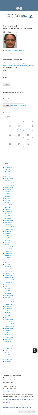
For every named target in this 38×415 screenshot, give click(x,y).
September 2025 (9, 189)
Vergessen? (14, 105)
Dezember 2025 (9, 183)
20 (19, 139)
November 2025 (9, 185)
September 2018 (9, 330)
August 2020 (8, 282)
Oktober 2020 (9, 277)
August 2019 (8, 308)
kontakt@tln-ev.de (8, 391)
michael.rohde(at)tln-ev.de (17, 51)
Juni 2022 (7, 238)
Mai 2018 (7, 335)
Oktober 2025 (9, 187)
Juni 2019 (7, 311)
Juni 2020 (7, 286)
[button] (10, 41)
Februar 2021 (9, 269)
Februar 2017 (9, 359)
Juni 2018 (7, 333)
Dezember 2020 (9, 273)
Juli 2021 (7, 258)
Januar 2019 (8, 322)
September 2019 (9, 306)
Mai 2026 (7, 172)
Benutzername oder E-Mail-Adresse (13, 92)
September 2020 (9, 280)
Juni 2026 (7, 169)
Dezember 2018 (9, 324)
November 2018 (9, 326)
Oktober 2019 (9, 304)
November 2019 (9, 302)
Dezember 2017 (9, 341)
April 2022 (8, 242)
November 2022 (9, 227)
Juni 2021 (7, 260)
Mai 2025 (7, 198)
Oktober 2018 (9, 328)
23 (32, 139)
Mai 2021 (7, 262)
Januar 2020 (8, 297)
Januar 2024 (8, 207)
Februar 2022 (9, 246)
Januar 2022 (8, 249)
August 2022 (8, 233)
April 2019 (8, 315)
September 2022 (9, 231)
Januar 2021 (8, 271)
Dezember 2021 (9, 251)
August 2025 (8, 191)
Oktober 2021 (9, 255)
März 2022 (8, 244)
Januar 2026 (8, 180)
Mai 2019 (7, 313)
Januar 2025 (8, 205)
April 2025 (8, 200)
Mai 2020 (7, 288)
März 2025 (8, 202)
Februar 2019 (9, 319)
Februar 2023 (9, 220)
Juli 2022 (7, 235)
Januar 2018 (8, 339)
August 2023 (8, 211)
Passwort (6, 99)
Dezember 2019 (9, 299)
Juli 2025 (7, 194)
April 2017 (8, 355)
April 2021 (8, 264)
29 (28, 144)
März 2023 (8, 218)
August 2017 (8, 348)
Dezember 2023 (9, 209)
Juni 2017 (7, 350)
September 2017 (9, 346)
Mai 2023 (7, 213)
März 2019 (8, 317)
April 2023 (8, 216)
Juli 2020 (7, 284)
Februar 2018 (9, 337)
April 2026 (8, 174)
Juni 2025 (7, 196)
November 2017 (9, 343)
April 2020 (8, 291)
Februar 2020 (9, 295)
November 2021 (9, 253)
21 (23, 139)
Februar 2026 (9, 178)
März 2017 (8, 357)
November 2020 (9, 275)
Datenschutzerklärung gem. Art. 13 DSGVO (16, 65)
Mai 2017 (7, 352)
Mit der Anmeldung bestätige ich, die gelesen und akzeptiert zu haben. (18, 65)
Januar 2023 (8, 222)
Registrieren (22, 105)
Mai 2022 (7, 240)
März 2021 (8, 266)
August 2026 (8, 167)
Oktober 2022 (9, 229)
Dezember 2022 (9, 224)
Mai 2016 (7, 361)
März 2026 (8, 176)
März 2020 (8, 293)
